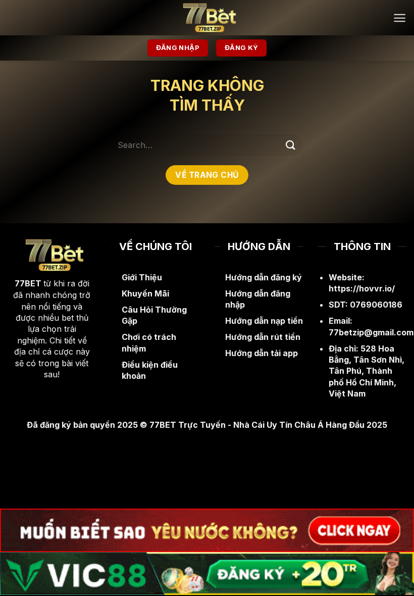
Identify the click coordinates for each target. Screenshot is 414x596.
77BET (28, 283)
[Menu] (399, 18)
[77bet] (207, 17)
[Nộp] (291, 145)
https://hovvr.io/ (362, 288)
